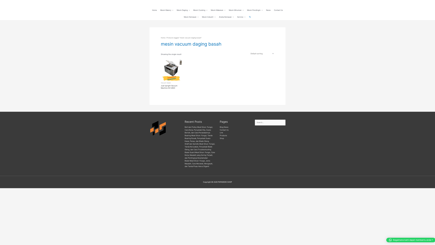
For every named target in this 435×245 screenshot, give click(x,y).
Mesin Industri (207, 17)
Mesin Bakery (165, 10)
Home (154, 10)
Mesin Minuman (235, 10)
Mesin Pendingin (254, 10)
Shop (222, 138)
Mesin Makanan (217, 10)
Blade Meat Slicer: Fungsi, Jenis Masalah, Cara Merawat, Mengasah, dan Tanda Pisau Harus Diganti (199, 164)
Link (221, 133)
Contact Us (278, 10)
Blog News (224, 127)
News (268, 10)
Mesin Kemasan (190, 17)
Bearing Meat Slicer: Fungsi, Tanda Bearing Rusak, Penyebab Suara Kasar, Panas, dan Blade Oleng (198, 138)
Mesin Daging (182, 10)
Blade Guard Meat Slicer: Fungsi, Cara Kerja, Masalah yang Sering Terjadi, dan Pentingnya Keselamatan (200, 155)
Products (223, 135)
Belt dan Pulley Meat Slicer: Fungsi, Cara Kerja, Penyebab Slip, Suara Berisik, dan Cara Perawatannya (199, 130)
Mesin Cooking (199, 10)
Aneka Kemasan (225, 17)
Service (240, 17)
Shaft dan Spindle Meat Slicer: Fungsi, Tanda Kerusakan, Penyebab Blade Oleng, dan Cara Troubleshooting (200, 147)
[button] (250, 17)
